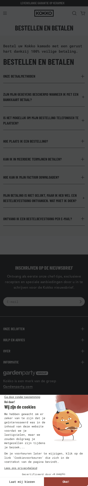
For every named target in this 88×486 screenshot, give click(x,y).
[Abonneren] (80, 301)
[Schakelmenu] (5, 13)
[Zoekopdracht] (74, 13)
